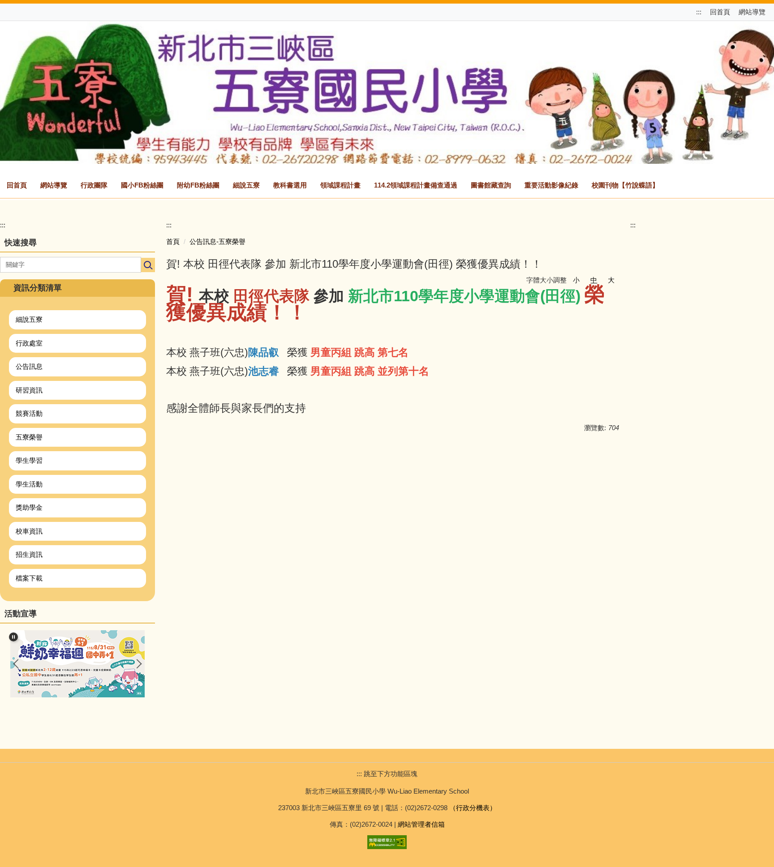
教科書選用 (290, 185)
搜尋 (148, 265)
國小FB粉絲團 (142, 185)
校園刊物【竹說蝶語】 (625, 185)
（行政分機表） (472, 807)
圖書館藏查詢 (491, 185)
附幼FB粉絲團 (198, 185)
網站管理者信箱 (421, 824)
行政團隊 (94, 185)
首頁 (173, 241)
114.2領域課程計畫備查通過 (415, 185)
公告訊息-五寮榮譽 (217, 241)
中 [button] (593, 280)
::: (699, 12)
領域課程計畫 (340, 185)
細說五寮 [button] (246, 185)
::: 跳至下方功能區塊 (387, 773)
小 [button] (576, 280)
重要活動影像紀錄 (551, 185)
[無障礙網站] (387, 841)
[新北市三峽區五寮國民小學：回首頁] (387, 91)
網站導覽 (752, 12)
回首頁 (720, 12)
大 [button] (611, 280)
